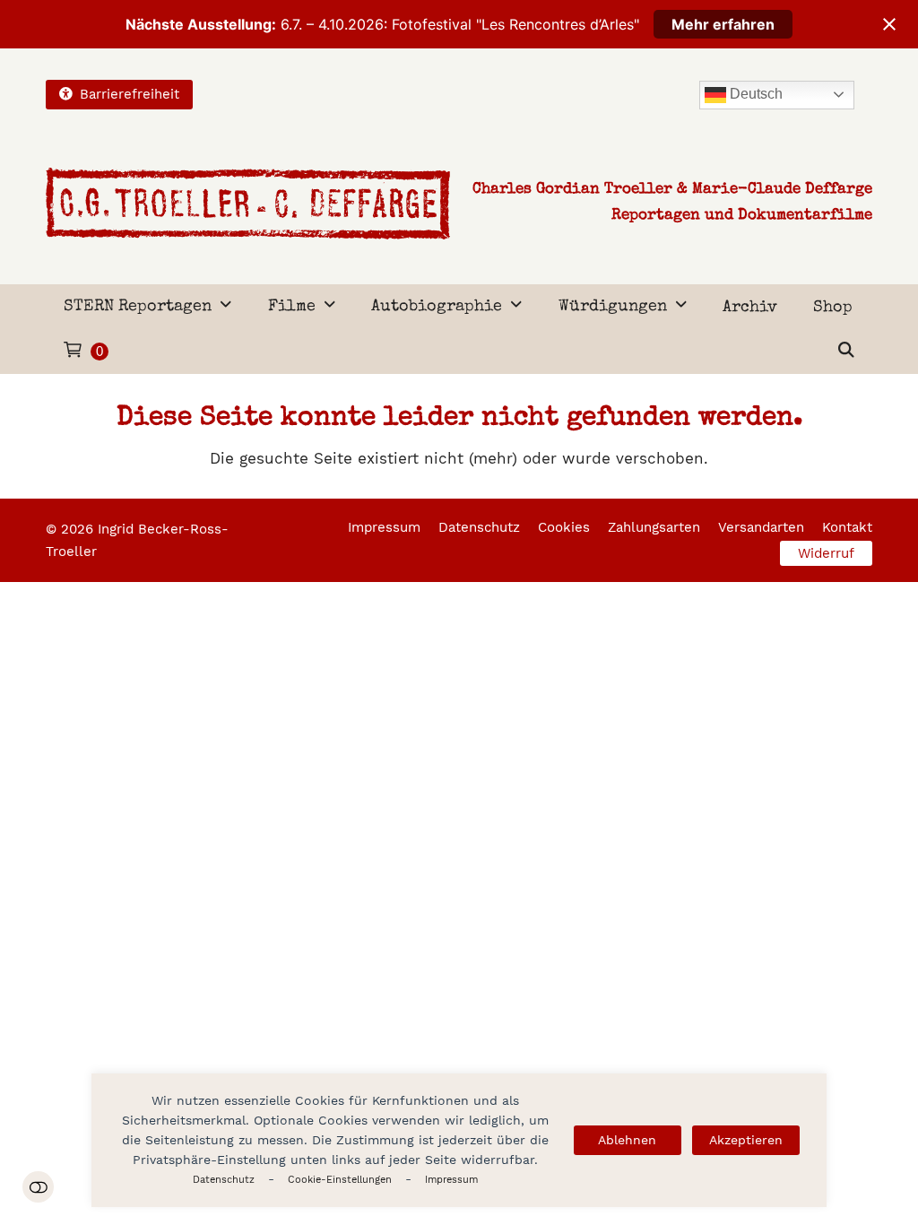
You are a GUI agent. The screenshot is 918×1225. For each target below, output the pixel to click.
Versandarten (761, 527)
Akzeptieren (746, 1140)
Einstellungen (38, 1187)
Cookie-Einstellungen (340, 1180)
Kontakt (847, 527)
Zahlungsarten (654, 527)
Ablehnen (627, 1140)
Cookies (564, 527)
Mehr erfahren (723, 24)
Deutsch (754, 93)
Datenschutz (224, 1180)
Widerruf (826, 553)
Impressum (451, 1180)
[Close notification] (889, 24)
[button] (846, 351)
